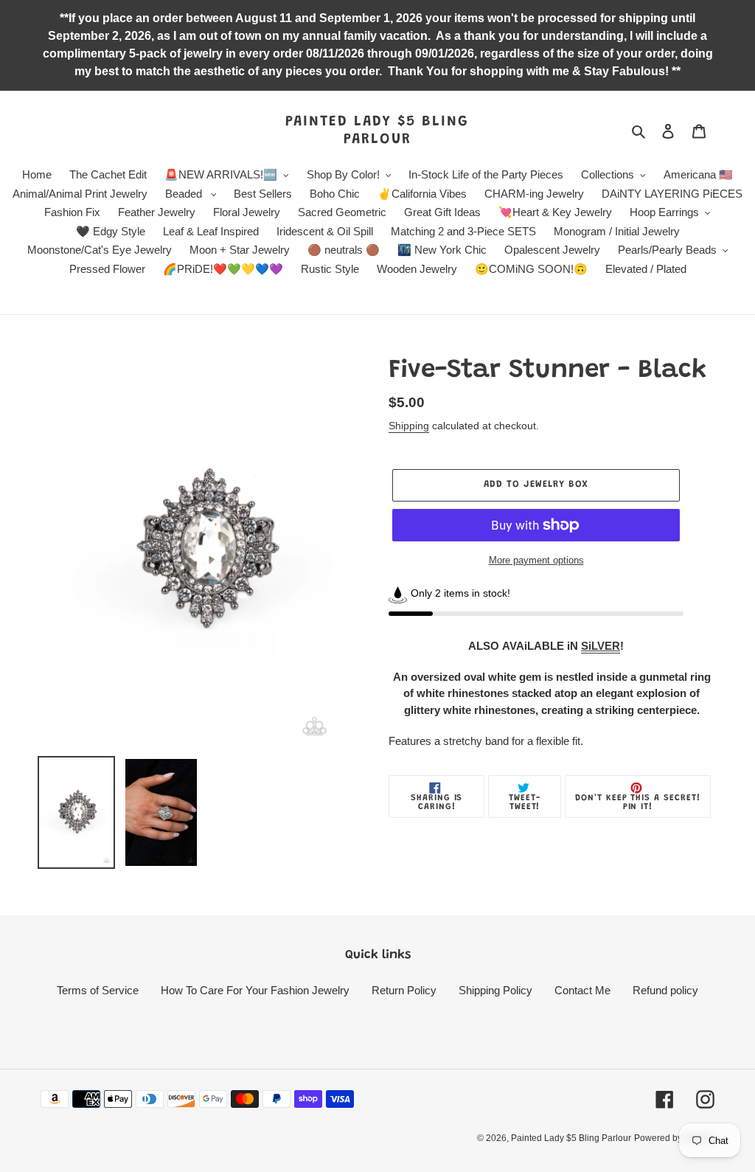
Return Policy (404, 990)
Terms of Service (98, 990)
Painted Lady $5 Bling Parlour (377, 130)
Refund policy (665, 990)
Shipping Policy (495, 990)
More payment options (536, 560)
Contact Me (582, 990)
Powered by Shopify (674, 1138)
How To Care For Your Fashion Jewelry (255, 990)
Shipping (409, 425)
